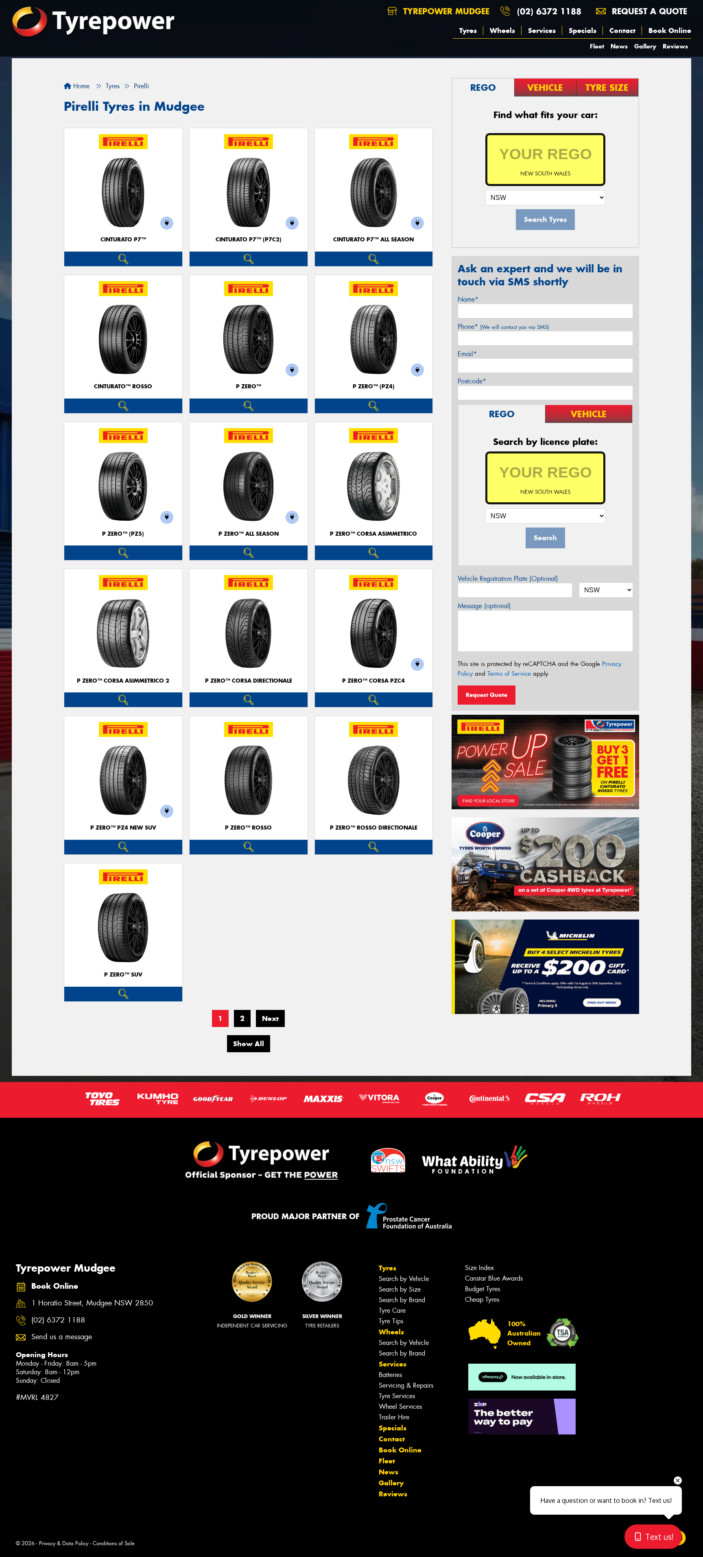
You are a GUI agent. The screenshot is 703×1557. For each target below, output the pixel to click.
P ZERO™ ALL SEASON (248, 533)
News (619, 46)
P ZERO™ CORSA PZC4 (373, 680)
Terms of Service (509, 674)
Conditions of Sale (114, 1543)
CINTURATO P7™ (123, 239)
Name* (468, 299)
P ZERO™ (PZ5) (123, 533)
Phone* (503, 326)
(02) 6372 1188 (549, 11)
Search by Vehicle (404, 1279)
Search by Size (400, 1289)
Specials (582, 30)
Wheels (502, 30)
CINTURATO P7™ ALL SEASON (373, 239)
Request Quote (486, 695)
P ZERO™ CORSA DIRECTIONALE (248, 680)
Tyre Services (397, 1396)
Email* (467, 354)
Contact (622, 30)
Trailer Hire (394, 1417)
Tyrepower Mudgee (444, 11)
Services (542, 30)
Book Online (669, 30)
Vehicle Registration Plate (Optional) (508, 578)
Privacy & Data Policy (63, 1543)
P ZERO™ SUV (123, 974)
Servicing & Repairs (406, 1385)
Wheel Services (400, 1406)
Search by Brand (402, 1300)
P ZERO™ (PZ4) (374, 386)
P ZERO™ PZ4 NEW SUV (123, 827)
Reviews (675, 46)
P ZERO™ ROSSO (248, 827)
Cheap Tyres (482, 1299)
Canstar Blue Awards (494, 1278)
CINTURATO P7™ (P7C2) (249, 239)
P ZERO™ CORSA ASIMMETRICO (373, 533)
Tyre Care (392, 1310)
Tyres (468, 30)
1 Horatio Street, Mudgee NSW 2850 (92, 1303)
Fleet (597, 46)
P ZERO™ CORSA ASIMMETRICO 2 (123, 680)
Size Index (479, 1268)
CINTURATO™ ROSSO (123, 386)
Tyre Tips (391, 1321)
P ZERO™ (248, 386)
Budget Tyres (482, 1289)
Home (80, 86)
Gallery (645, 46)
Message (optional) (484, 606)
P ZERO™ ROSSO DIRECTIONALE (373, 827)
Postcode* (472, 381)
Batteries (390, 1375)
